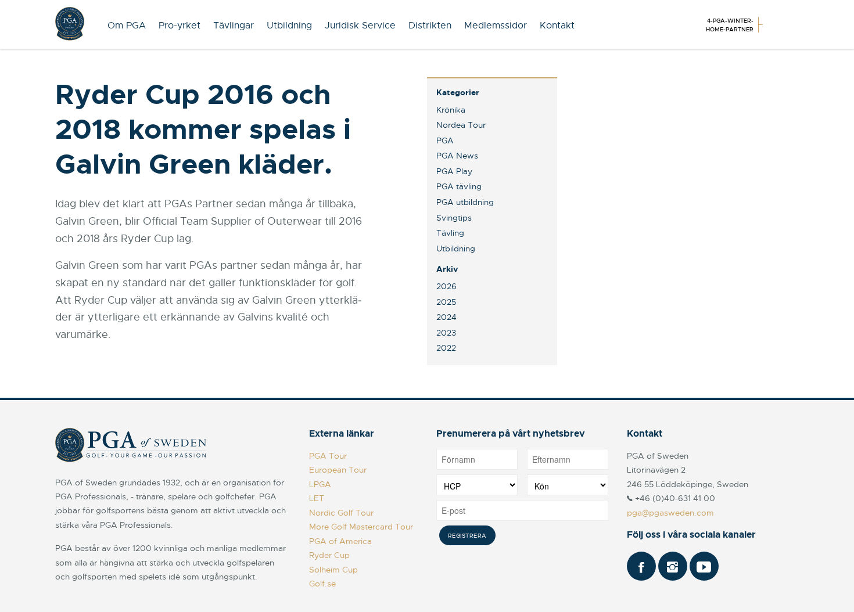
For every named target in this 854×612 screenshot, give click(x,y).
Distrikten (429, 25)
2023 (446, 332)
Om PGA (126, 25)
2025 (446, 302)
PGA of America (340, 541)
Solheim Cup (333, 569)
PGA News (457, 155)
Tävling (450, 233)
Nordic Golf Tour (341, 512)
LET (316, 498)
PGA (445, 140)
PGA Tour (328, 456)
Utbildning (289, 25)
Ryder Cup (329, 555)
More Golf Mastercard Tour (361, 526)
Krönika (450, 110)
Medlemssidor (495, 25)
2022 (446, 348)
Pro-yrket (179, 25)
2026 (446, 286)
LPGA (320, 484)
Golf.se (322, 583)
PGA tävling (459, 186)
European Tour (338, 470)
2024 (446, 317)
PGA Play (454, 171)
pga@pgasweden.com (670, 512)
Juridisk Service (360, 25)
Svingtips (454, 218)
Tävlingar (233, 25)
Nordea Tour (461, 125)
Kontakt (557, 25)
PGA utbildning (465, 202)
